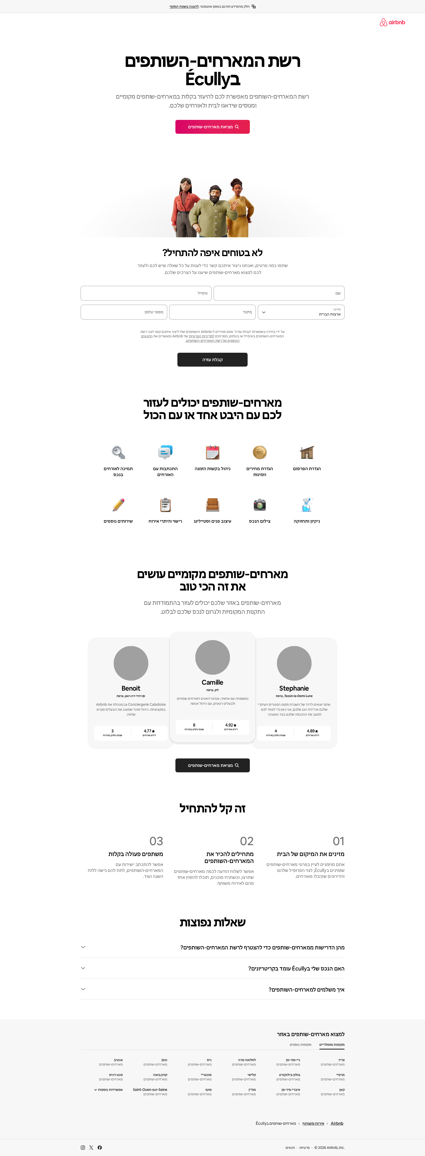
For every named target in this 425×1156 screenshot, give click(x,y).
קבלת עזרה (212, 359)
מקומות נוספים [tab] (300, 1044)
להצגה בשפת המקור (184, 6)
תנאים (290, 1147)
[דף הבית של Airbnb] (392, 22)
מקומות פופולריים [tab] (332, 1044)
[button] (213, 947)
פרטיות (304, 1147)
